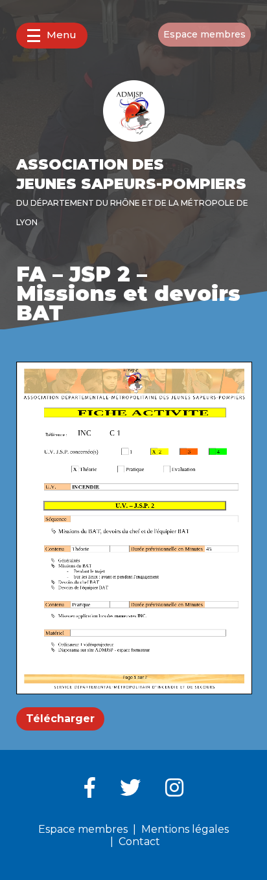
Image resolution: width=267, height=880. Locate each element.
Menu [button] (61, 34)
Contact (139, 841)
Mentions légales (185, 829)
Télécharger (60, 718)
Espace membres (204, 34)
